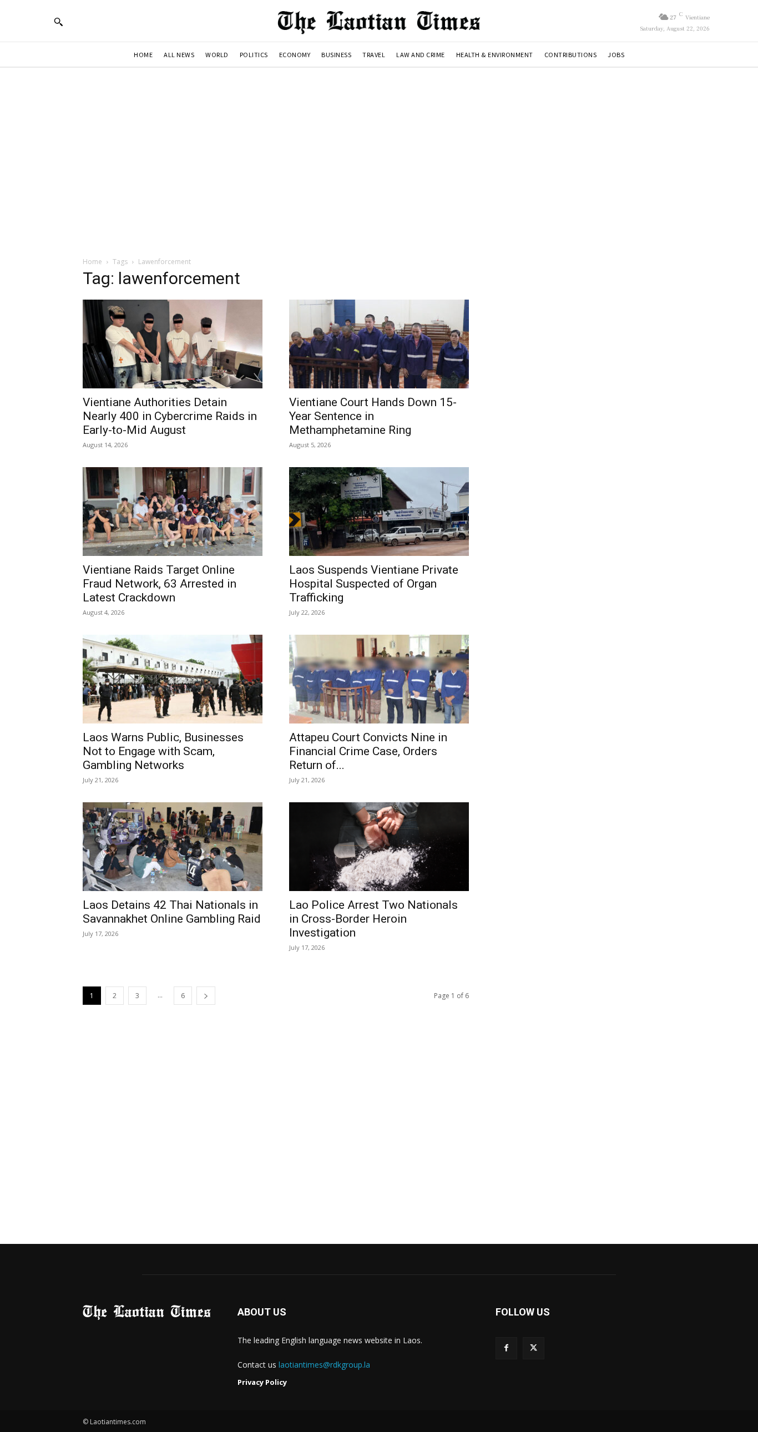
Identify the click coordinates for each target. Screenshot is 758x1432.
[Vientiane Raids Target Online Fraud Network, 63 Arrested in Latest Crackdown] (172, 511)
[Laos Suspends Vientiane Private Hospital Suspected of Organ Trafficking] (379, 511)
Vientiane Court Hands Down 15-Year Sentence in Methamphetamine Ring (373, 416)
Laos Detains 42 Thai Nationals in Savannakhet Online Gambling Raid (172, 911)
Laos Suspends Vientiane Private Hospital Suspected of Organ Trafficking (373, 583)
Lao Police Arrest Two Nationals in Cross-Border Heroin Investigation (373, 918)
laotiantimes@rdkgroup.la (324, 1364)
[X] (533, 1348)
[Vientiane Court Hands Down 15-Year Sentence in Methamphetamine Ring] (379, 344)
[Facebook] (506, 1348)
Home (92, 261)
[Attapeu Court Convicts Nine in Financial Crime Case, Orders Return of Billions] (379, 679)
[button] (58, 22)
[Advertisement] (379, 161)
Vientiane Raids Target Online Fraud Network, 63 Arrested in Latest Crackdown (159, 583)
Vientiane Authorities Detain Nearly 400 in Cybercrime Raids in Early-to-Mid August (170, 416)
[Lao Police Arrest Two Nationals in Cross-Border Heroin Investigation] (379, 846)
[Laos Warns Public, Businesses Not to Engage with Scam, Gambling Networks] (172, 679)
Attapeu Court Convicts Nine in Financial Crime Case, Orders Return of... (368, 751)
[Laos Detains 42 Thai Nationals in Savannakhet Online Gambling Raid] (172, 846)
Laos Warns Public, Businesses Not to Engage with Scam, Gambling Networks (163, 751)
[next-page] (205, 995)
